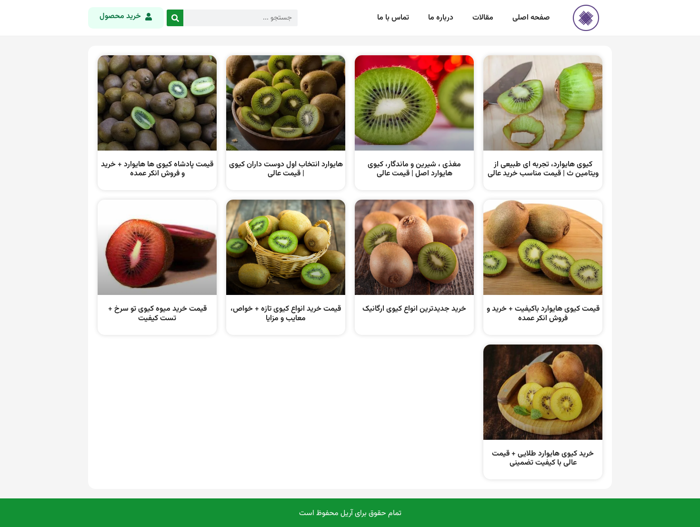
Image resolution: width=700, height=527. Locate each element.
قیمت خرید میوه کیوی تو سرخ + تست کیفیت (157, 313)
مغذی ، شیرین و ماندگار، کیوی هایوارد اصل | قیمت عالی (414, 169)
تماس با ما (393, 18)
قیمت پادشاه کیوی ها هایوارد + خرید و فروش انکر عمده (157, 169)
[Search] (175, 18)
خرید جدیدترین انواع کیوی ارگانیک (414, 309)
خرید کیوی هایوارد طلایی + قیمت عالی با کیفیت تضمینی (543, 458)
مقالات (482, 18)
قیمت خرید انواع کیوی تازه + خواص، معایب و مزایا (285, 313)
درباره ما (440, 18)
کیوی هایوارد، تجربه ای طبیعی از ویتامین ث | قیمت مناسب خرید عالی (543, 169)
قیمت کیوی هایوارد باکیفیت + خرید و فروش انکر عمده (543, 313)
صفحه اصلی (531, 18)
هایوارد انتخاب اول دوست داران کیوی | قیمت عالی (286, 169)
